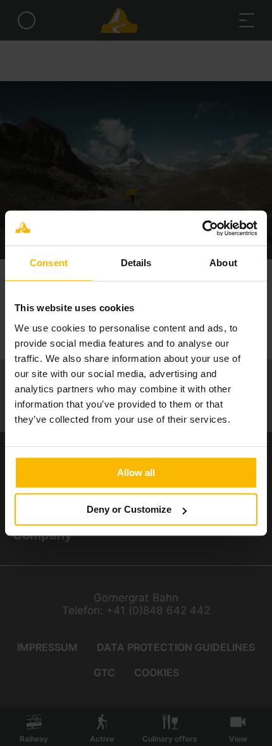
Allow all (136, 472)
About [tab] (223, 262)
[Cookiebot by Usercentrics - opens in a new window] (202, 228)
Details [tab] (136, 262)
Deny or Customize (129, 509)
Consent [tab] (49, 262)
